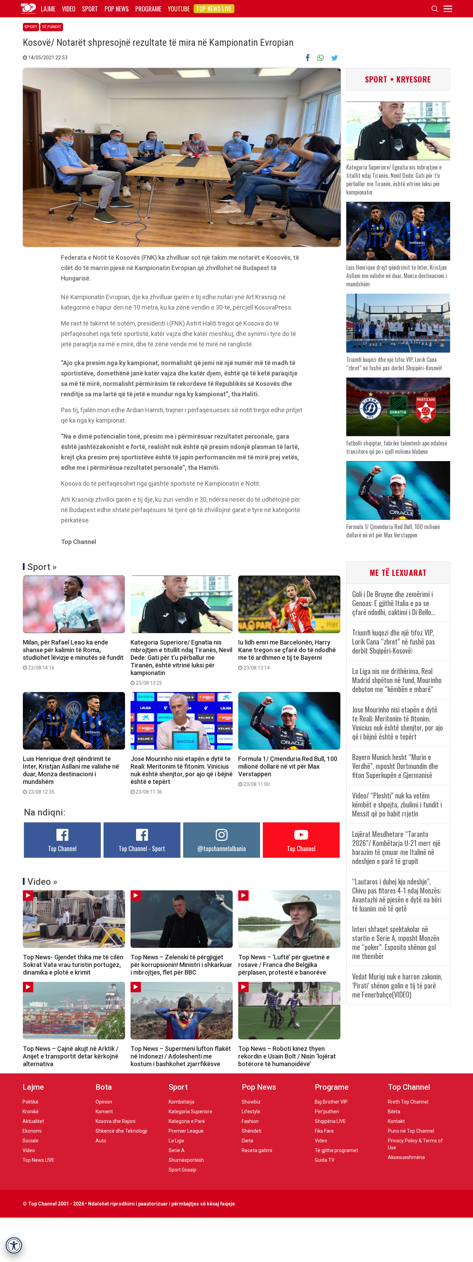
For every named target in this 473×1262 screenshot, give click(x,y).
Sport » (42, 567)
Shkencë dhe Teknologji (121, 1131)
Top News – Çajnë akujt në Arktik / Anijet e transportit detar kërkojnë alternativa (70, 1056)
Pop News (117, 8)
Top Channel (62, 848)
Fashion (250, 1121)
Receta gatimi (257, 1150)
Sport (90, 8)
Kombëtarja (181, 1102)
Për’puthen (327, 1111)
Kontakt (396, 1121)
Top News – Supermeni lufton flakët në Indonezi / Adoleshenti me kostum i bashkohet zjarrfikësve (181, 1056)
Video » (42, 881)
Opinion (104, 1102)
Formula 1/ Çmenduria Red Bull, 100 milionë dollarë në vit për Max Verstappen (287, 771)
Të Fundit (51, 27)
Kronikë (31, 1111)
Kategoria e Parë (187, 1121)
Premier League (186, 1131)
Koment (104, 1111)
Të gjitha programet (336, 1150)
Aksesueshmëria (406, 1157)
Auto (101, 1140)
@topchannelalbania (221, 848)
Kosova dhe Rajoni (115, 1121)
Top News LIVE (214, 8)
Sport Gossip (182, 1170)
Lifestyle (251, 1111)
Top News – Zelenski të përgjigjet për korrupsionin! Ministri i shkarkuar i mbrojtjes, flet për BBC (181, 964)
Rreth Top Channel (408, 1102)
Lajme (48, 8)
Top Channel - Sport (142, 848)
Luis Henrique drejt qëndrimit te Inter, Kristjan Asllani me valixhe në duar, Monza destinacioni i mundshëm (71, 775)
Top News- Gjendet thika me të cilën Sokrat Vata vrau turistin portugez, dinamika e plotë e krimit (73, 964)
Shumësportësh (186, 1160)
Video (68, 8)
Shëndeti (251, 1131)
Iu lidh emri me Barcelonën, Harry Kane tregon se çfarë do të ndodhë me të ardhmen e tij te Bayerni (287, 655)
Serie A (177, 1150)
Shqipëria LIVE (330, 1121)
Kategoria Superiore (190, 1111)
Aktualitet (33, 1121)
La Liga (176, 1140)
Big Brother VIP (331, 1102)
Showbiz (251, 1102)
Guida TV (324, 1160)
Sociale (30, 1140)
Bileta (394, 1111)
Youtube (179, 8)
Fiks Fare (324, 1131)
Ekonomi (32, 1131)
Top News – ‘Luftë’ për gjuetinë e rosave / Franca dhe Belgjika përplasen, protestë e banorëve (284, 964)
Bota (104, 1087)
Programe (148, 8)
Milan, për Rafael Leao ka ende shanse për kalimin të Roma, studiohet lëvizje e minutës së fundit (73, 655)
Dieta (247, 1140)
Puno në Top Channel (411, 1131)
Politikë (30, 1102)
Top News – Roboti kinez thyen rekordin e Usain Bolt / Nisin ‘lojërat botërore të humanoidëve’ (287, 1056)
